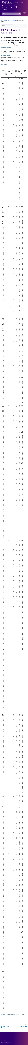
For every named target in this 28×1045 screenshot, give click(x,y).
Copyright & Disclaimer (4, 1040)
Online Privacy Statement (5, 1036)
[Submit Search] (20, 14)
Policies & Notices (4, 1038)
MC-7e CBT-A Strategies (23, 1027)
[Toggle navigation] (24, 13)
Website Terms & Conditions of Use (6, 1042)
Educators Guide (8, 25)
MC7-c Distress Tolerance (5, 1027)
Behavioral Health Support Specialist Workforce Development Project (13, 7)
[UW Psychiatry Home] (13, 2)
